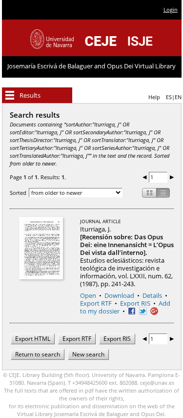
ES (169, 97)
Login (170, 9)
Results (30, 95)
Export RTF (96, 303)
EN (178, 97)
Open (88, 295)
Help (154, 97)
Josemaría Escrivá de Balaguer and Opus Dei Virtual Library (91, 66)
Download (119, 295)
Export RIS (135, 303)
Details (152, 295)
